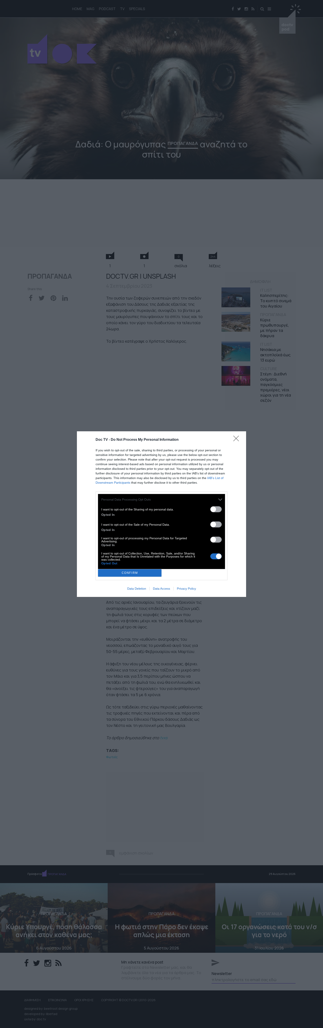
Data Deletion (136, 588)
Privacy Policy (186, 588)
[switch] (216, 509)
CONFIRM (130, 572)
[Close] (237, 440)
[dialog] (161, 514)
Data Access (161, 588)
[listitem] (161, 499)
